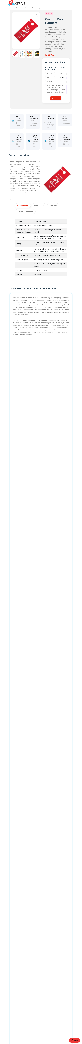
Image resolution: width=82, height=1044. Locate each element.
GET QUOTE (56, 98)
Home (10, 8)
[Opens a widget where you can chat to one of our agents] (74, 1040)
